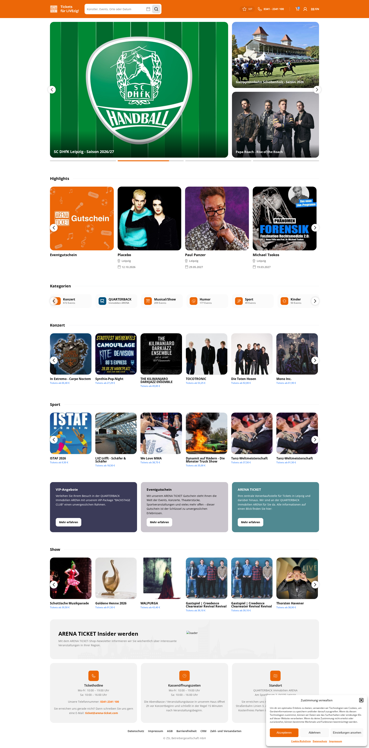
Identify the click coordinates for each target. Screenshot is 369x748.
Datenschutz (320, 741)
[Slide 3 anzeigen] (218, 160)
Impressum (335, 741)
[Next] (315, 228)
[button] (361, 700)
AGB (170, 731)
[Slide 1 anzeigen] (83, 160)
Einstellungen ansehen (347, 732)
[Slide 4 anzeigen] (286, 160)
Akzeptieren (284, 732)
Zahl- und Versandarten (225, 731)
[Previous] (54, 228)
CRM (203, 731)
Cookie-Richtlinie (301, 741)
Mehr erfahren (68, 522)
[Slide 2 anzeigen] (151, 160)
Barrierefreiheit (186, 731)
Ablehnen (314, 732)
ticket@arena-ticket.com (101, 713)
